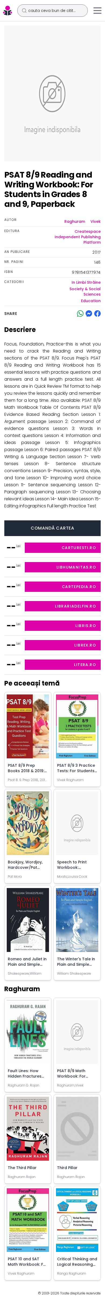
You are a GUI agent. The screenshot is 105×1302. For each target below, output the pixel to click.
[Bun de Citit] (7, 10)
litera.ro (85, 664)
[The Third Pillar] (28, 1131)
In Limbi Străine (86, 282)
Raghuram (74, 221)
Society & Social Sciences (85, 291)
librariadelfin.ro (75, 606)
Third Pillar (67, 1167)
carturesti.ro (79, 547)
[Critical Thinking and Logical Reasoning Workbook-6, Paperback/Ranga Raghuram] (77, 1222)
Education (91, 301)
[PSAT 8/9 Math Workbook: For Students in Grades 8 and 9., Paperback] (77, 1034)
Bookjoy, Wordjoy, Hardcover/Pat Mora (25, 867)
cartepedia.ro (79, 586)
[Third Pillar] (77, 1131)
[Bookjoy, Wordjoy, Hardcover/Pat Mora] (28, 825)
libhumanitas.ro (76, 567)
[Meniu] (97, 10)
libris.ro (85, 625)
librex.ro (85, 645)
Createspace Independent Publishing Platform (78, 237)
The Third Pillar (22, 1167)
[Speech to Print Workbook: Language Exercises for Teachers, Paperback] (77, 825)
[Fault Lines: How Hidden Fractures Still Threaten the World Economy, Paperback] (28, 1034)
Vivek (95, 221)
